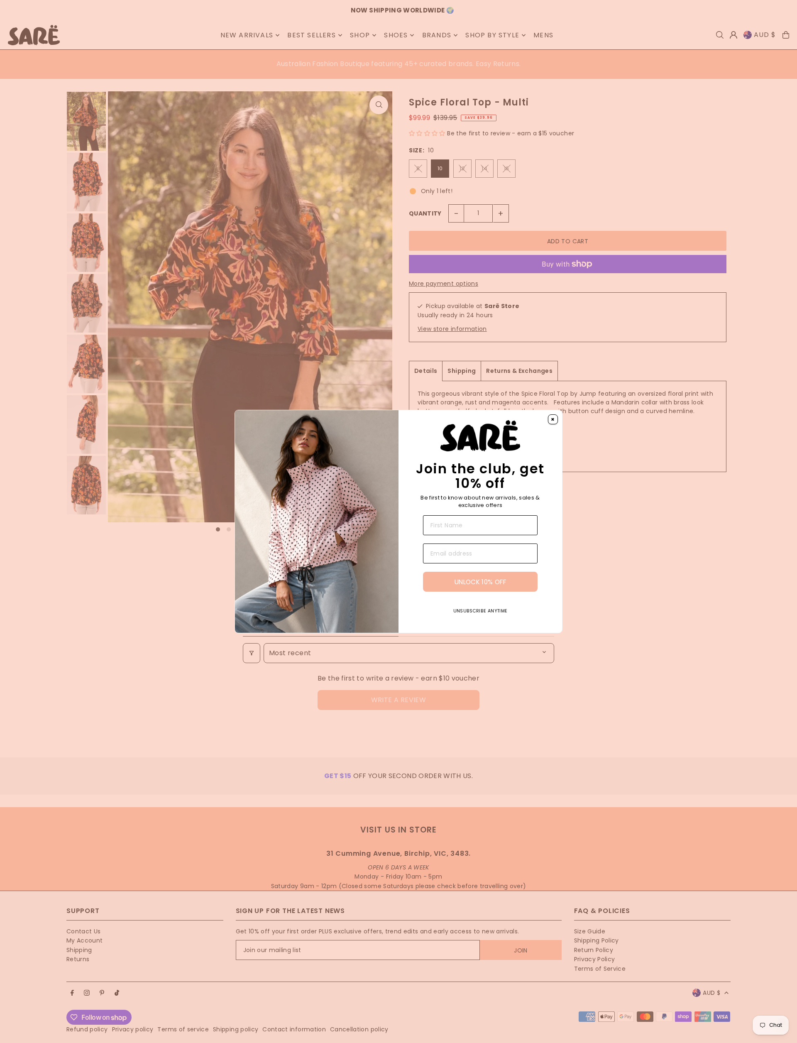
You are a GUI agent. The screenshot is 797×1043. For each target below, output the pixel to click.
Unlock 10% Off (480, 582)
